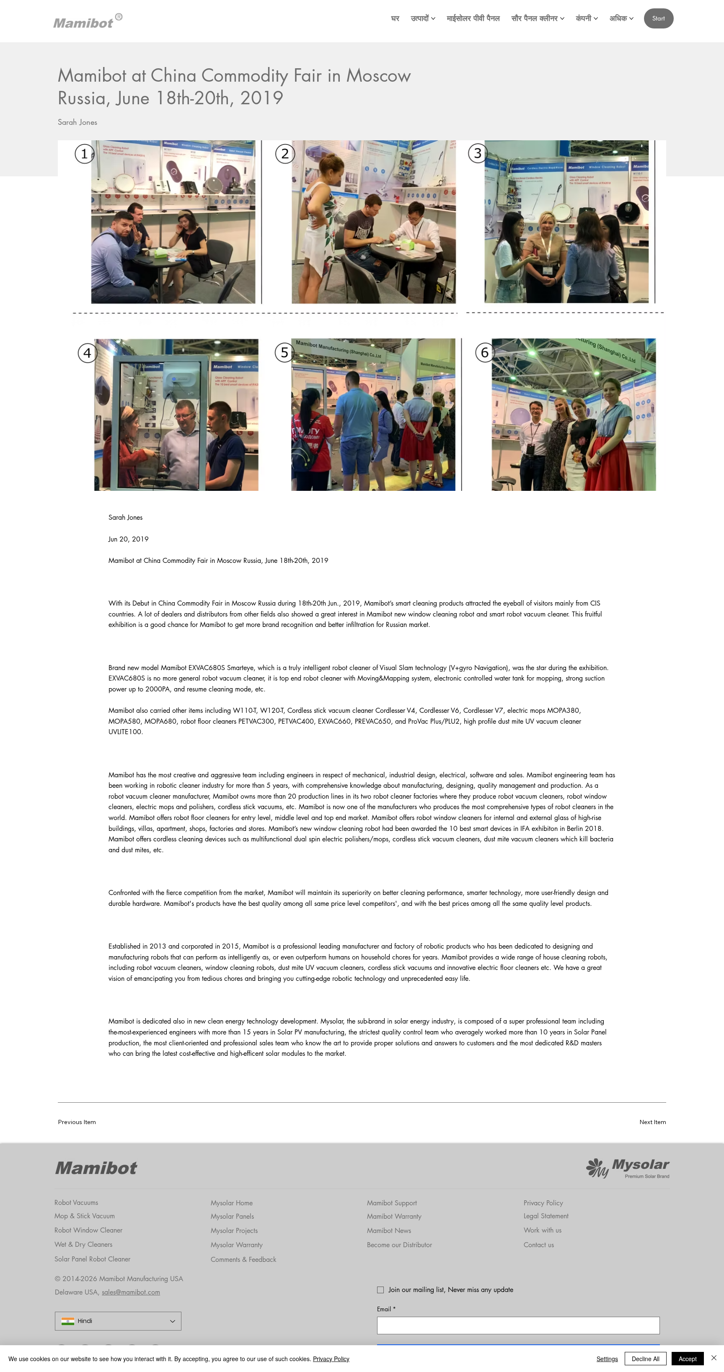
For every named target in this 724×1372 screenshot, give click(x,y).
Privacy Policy (543, 1203)
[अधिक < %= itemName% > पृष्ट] (433, 18)
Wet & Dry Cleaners (83, 1244)
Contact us (539, 1244)
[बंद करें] (714, 1358)
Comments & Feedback (244, 1259)
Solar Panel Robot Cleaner (92, 1259)
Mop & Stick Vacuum (84, 1216)
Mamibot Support (392, 1203)
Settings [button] (607, 1358)
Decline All (645, 1358)
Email (386, 1309)
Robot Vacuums (76, 1202)
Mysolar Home (232, 1203)
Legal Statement (546, 1216)
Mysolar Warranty (237, 1244)
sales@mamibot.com (131, 1292)
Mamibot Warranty (394, 1216)
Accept (688, 1358)
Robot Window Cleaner (88, 1230)
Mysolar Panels (232, 1216)
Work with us (542, 1230)
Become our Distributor (399, 1244)
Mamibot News (389, 1230)
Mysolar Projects (234, 1230)
